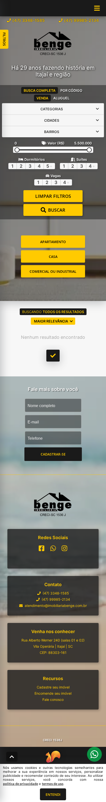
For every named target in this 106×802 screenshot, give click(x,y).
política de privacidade (20, 783)
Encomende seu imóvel (53, 693)
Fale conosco (53, 699)
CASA (53, 256)
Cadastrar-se (53, 454)
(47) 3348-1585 (28, 20)
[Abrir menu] (97, 8)
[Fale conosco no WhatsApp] (53, 548)
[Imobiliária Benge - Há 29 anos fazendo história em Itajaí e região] (53, 44)
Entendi (53, 794)
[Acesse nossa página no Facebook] (41, 548)
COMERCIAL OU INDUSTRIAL (53, 271)
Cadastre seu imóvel (53, 687)
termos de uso (52, 783)
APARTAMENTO (53, 241)
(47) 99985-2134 (81, 20)
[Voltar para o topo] (12, 757)
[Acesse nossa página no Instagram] (64, 548)
